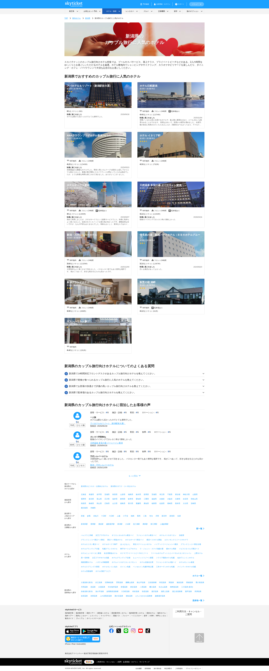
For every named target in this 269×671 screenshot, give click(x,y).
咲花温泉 (162, 582)
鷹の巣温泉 (200, 582)
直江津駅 (153, 524)
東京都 (177, 494)
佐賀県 (161, 503)
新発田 (172, 516)
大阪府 (169, 499)
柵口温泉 (152, 587)
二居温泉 (143, 587)
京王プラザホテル (102, 535)
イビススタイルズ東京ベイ (189, 549)
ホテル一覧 (197, 576)
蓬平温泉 (188, 591)
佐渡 (179, 516)
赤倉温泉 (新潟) (87, 591)
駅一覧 (199, 528)
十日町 (103, 516)
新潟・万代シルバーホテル (102, 465)
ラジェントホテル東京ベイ (146, 535)
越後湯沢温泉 (160, 596)
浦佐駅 (100, 524)
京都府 (161, 499)
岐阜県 (130, 499)
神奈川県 (186, 494)
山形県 (122, 494)
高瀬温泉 (189, 582)
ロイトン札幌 (125, 567)
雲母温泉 (119, 582)
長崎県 (169, 503)
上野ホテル (198, 553)
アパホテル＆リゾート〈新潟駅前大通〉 (108, 423)
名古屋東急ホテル (110, 553)
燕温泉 (93, 587)
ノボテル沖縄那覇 (102, 562)
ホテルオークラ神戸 (109, 544)
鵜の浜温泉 (119, 596)
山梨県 (195, 494)
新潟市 (164, 516)
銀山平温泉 (141, 582)
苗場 (82, 516)
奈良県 (185, 499)
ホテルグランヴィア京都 (121, 558)
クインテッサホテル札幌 (186, 567)
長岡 (138, 516)
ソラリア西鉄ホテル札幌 (165, 558)
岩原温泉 (84, 596)
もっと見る (133, 476)
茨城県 (154, 494)
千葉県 (169, 494)
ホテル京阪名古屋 (146, 562)
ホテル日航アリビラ (103, 571)
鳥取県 (83, 503)
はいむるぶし (125, 544)
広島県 (107, 503)
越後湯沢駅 (110, 524)
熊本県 (177, 503)
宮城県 (107, 494)
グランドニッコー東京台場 (191, 544)
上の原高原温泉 (106, 596)
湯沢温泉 (154, 591)
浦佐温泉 (129, 596)
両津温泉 (198, 591)
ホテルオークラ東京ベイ (134, 540)
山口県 (114, 503)
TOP (66, 18)
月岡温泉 (84, 587)
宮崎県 (193, 503)
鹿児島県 (84, 508)
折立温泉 (98, 582)
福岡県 (154, 503)
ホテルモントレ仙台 (109, 567)
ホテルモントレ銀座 (186, 562)
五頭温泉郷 (152, 582)
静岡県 (122, 499)
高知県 (146, 503)
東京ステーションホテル (142, 544)
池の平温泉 (99, 591)
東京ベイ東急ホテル (114, 540)
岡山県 (99, 503)
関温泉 (171, 582)
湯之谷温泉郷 (177, 591)
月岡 (157, 516)
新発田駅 (84, 524)
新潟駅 (119, 524)
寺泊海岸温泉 (113, 587)
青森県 (91, 494)
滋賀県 (154, 499)
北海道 (83, 494)
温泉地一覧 (197, 600)
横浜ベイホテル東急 (154, 540)
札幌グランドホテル (109, 549)
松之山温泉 (163, 587)
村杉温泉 (135, 591)
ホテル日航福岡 (87, 571)
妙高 (89, 516)
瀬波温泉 (180, 582)
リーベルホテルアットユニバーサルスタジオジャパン (171, 553)
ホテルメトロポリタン (167, 535)
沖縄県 (93, 508)
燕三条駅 (136, 524)
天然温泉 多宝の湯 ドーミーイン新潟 (106, 443)
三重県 (146, 499)
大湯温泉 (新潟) (87, 582)
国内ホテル (76, 18)
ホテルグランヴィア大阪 (90, 549)
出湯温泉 (101, 587)
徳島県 (122, 503)
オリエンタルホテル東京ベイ (123, 535)
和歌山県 (194, 499)
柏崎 (132, 516)
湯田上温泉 (165, 591)
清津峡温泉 (109, 582)
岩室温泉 (94, 596)
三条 (145, 516)
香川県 (130, 503)
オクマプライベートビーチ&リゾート (134, 553)
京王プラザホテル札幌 (100, 558)
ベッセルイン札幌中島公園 (143, 567)
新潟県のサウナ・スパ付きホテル (123, 486)
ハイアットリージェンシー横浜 (166, 544)
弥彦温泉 (145, 591)
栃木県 (138, 494)
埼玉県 (161, 494)
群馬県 (146, 494)
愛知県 (138, 499)
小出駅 (127, 524)
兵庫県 (177, 499)
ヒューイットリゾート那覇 (143, 558)
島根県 (91, 503)
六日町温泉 (125, 591)
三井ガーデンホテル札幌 (165, 567)
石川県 (107, 499)
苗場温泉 (124, 587)
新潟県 (87, 18)
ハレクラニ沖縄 (87, 535)
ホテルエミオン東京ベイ (90, 544)
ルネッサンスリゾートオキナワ (176, 540)
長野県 (83, 499)
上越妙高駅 (164, 524)
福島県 (130, 494)
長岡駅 (93, 524)
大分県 (185, 503)
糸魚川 (95, 516)
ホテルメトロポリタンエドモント (124, 562)
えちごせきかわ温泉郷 (143, 596)
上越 (118, 516)
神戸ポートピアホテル (128, 549)
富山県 (99, 499)
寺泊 (151, 516)
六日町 (111, 516)
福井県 (114, 499)
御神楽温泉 (174, 587)
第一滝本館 (85, 558)
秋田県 (114, 494)
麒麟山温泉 (130, 582)
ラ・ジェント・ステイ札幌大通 (151, 549)
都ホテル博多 (171, 549)
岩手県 (99, 494)
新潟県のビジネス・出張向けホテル (94, 486)
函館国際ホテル (87, 562)
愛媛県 (138, 503)
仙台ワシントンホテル (185, 558)
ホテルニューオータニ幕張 (91, 553)
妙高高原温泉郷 (112, 591)
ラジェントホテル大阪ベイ (166, 562)
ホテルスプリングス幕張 (90, 567)
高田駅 (145, 524)
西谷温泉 (133, 587)
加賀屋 (181, 535)
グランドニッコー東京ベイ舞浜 (93, 540)
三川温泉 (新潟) (187, 587)
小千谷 (125, 516)
